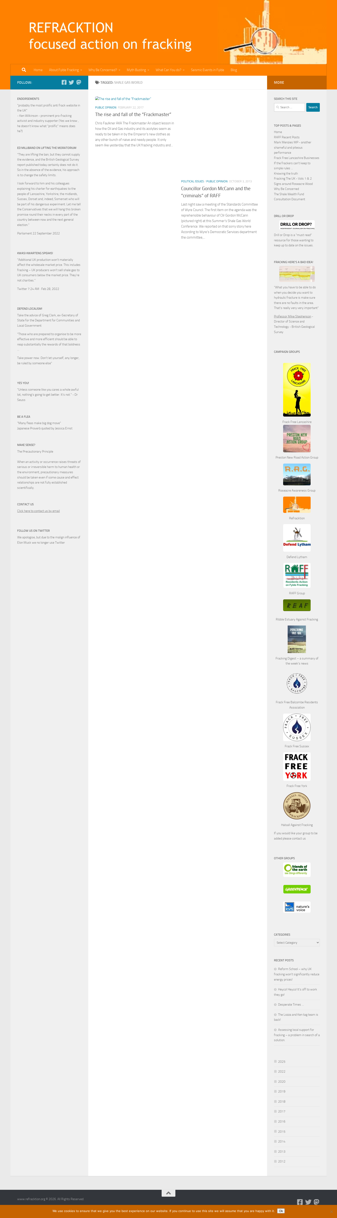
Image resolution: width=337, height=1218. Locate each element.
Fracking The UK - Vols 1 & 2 (293, 179)
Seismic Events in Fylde (207, 70)
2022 (281, 1071)
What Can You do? (168, 70)
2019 (281, 1091)
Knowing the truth (286, 173)
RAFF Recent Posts (287, 137)
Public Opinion (105, 107)
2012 (281, 1161)
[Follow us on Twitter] (71, 82)
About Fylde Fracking (64, 70)
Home (38, 70)
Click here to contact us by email (38, 511)
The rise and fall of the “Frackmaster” (133, 114)
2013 (281, 1152)
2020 (281, 1082)
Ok (281, 1211)
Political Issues (192, 181)
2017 (281, 1111)
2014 (281, 1141)
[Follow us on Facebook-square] (64, 82)
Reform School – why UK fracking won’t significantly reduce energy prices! (296, 974)
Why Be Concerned (286, 189)
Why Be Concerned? (102, 70)
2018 (281, 1102)
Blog (234, 70)
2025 (281, 1062)
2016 (281, 1121)
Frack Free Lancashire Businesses (296, 158)
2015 (281, 1132)
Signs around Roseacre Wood (293, 184)
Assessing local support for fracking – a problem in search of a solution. (297, 1035)
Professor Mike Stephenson (292, 316)
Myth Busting (136, 70)
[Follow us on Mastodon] (78, 82)
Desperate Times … (291, 1005)
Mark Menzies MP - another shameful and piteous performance (292, 147)
